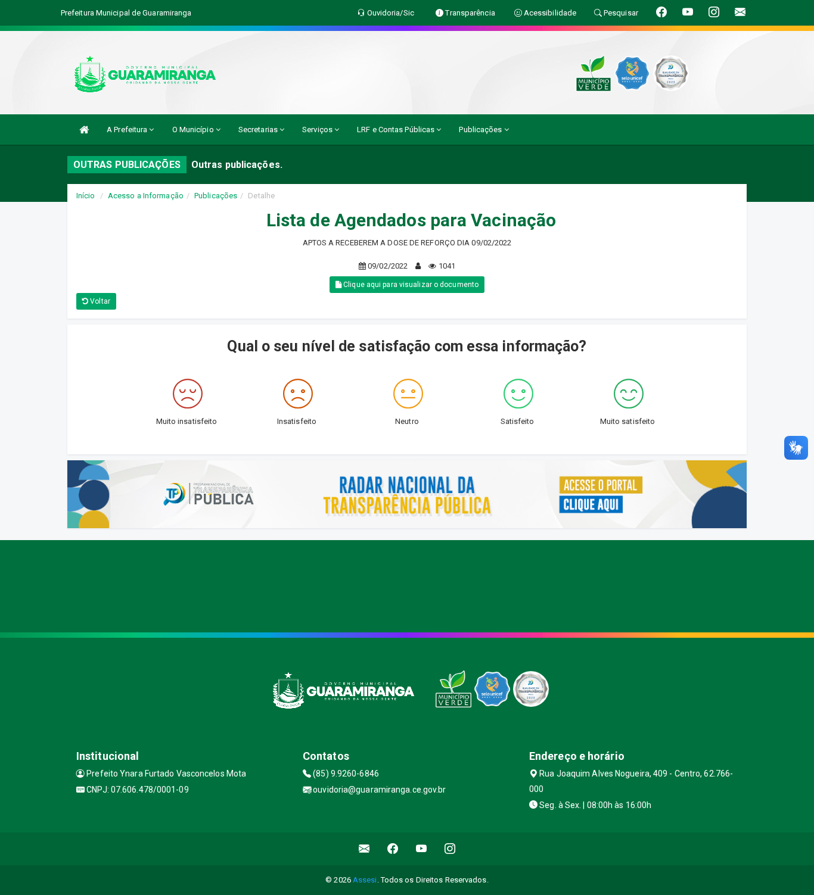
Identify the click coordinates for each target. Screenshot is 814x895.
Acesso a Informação (146, 195)
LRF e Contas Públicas (396, 129)
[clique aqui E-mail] (364, 848)
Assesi (365, 879)
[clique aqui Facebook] (393, 848)
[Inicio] (84, 129)
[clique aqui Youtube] (421, 848)
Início (85, 195)
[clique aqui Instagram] (450, 848)
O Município (194, 129)
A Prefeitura (128, 129)
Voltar (99, 301)
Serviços (318, 129)
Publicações (481, 129)
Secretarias (258, 129)
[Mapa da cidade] (407, 584)
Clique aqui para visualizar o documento (410, 284)
